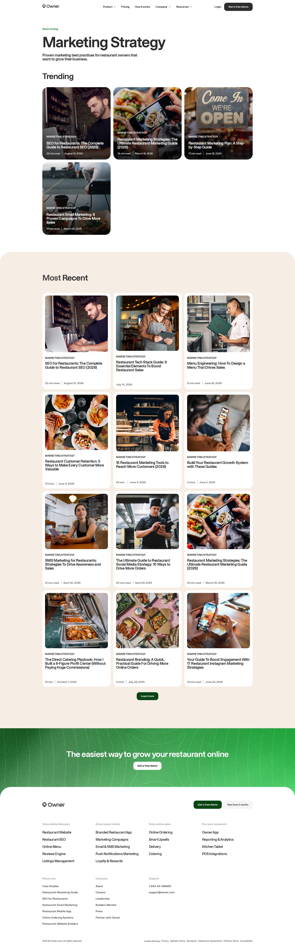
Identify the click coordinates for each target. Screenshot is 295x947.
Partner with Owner (108, 917)
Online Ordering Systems (57, 917)
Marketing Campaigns (112, 839)
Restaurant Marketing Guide (60, 892)
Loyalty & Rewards (109, 861)
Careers (101, 892)
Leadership (102, 898)
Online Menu (51, 847)
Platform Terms (231, 941)
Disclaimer (191, 941)
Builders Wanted (106, 905)
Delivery (155, 847)
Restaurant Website (56, 832)
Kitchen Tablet (212, 847)
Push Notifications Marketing (117, 854)
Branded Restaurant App (114, 832)
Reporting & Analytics (218, 839)
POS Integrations (214, 854)
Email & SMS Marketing (113, 847)
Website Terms (177, 941)
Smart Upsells (159, 839)
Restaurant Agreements (210, 941)
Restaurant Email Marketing (59, 905)
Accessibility (246, 941)
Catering (155, 854)
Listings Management (58, 861)
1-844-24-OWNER (160, 886)
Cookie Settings (152, 941)
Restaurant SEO (54, 839)
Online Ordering (160, 832)
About (99, 886)
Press (99, 911)
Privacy (165, 941)
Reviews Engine (54, 854)
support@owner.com (162, 892)
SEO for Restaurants (55, 898)
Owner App (210, 832)
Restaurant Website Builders (60, 923)
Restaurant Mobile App (56, 911)
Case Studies (50, 886)
